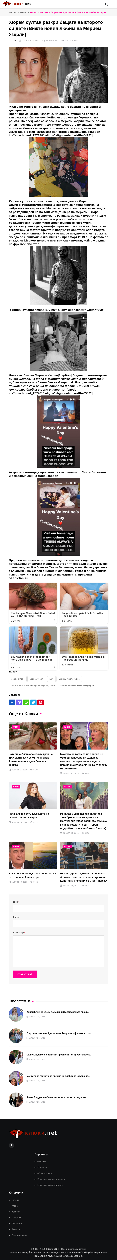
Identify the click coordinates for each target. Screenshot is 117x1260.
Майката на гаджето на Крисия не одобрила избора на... (58, 1076)
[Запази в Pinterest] (40, 702)
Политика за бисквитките (50, 1185)
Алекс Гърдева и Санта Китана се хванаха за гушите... (57, 1097)
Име (16, 901)
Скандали (16, 1218)
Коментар (19, 932)
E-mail (16, 917)
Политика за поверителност (51, 1179)
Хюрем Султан (17, 679)
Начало (12, 12)
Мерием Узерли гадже (69, 679)
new (51, 679)
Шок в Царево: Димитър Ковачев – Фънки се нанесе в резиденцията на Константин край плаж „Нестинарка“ (83, 877)
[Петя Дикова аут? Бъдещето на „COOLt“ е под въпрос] (33, 795)
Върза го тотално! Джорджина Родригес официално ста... (59, 1033)
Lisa (14, 41)
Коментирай (25, 974)
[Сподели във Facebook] (12, 702)
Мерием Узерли (37, 679)
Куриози (16, 1212)
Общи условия (44, 1173)
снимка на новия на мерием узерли (77, 685)
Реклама (41, 1162)
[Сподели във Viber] (19, 702)
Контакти (42, 1167)
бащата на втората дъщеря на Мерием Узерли (33, 685)
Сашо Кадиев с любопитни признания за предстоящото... (59, 1054)
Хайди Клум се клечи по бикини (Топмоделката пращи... (58, 1012)
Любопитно (17, 1223)
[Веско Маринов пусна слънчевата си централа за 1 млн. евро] (33, 855)
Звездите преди (20, 1235)
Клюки (23, 12)
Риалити (16, 1229)
